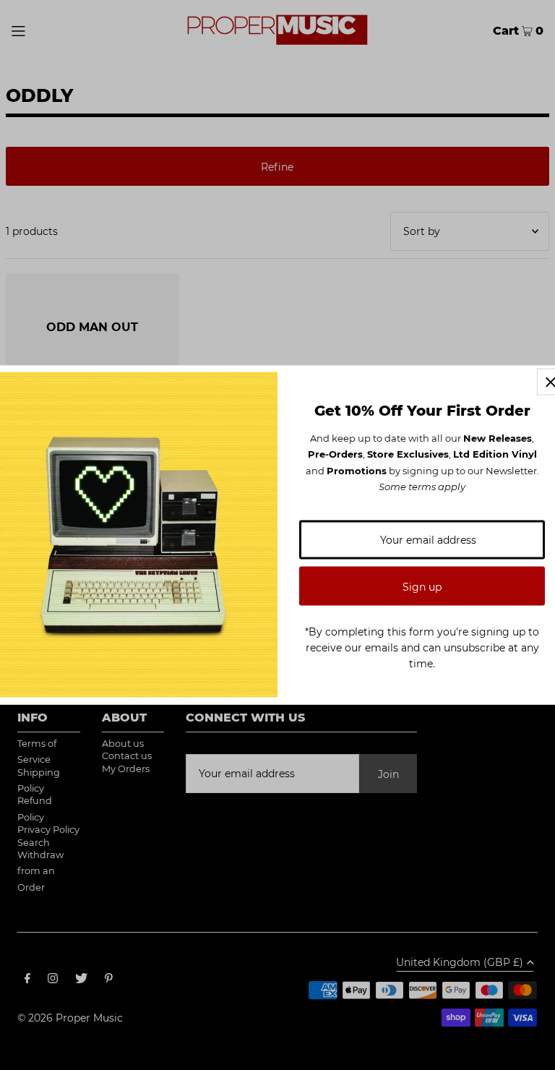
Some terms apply (422, 486)
